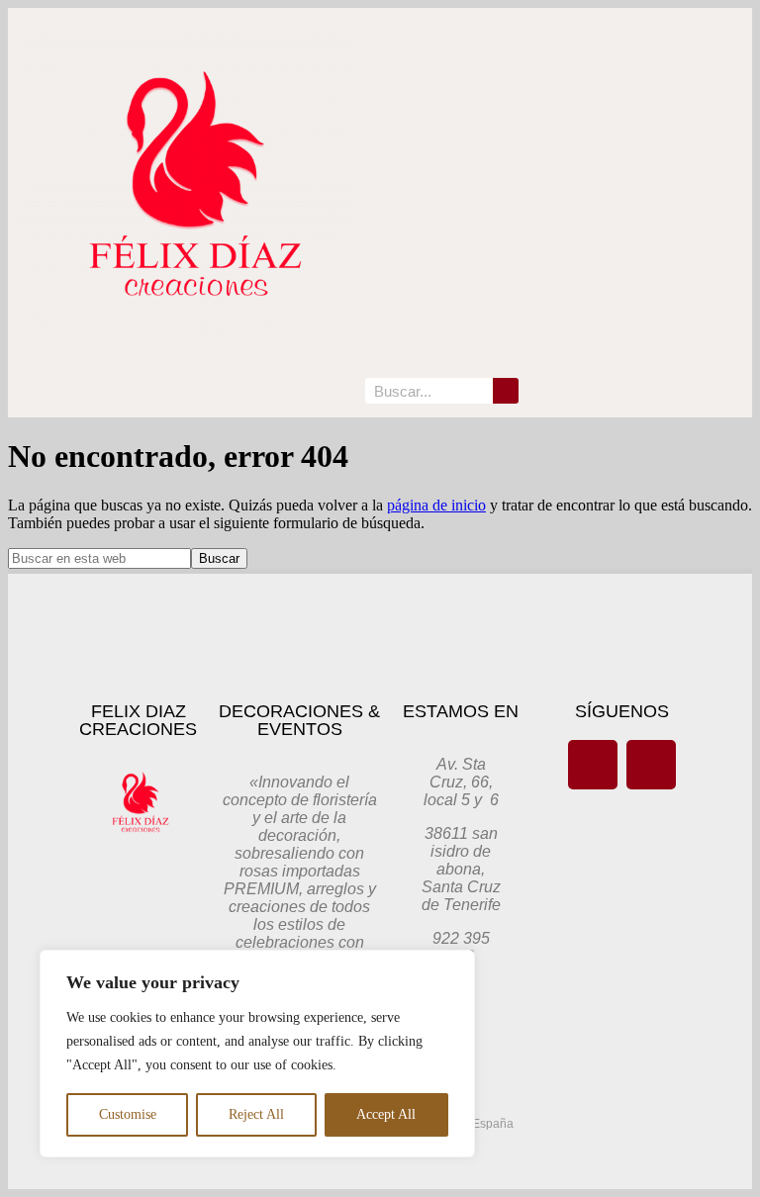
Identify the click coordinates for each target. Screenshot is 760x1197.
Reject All (256, 1114)
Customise (127, 1114)
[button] (341, 391)
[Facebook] (593, 764)
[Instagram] (651, 764)
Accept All (386, 1114)
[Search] (506, 391)
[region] (257, 1053)
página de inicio (436, 505)
